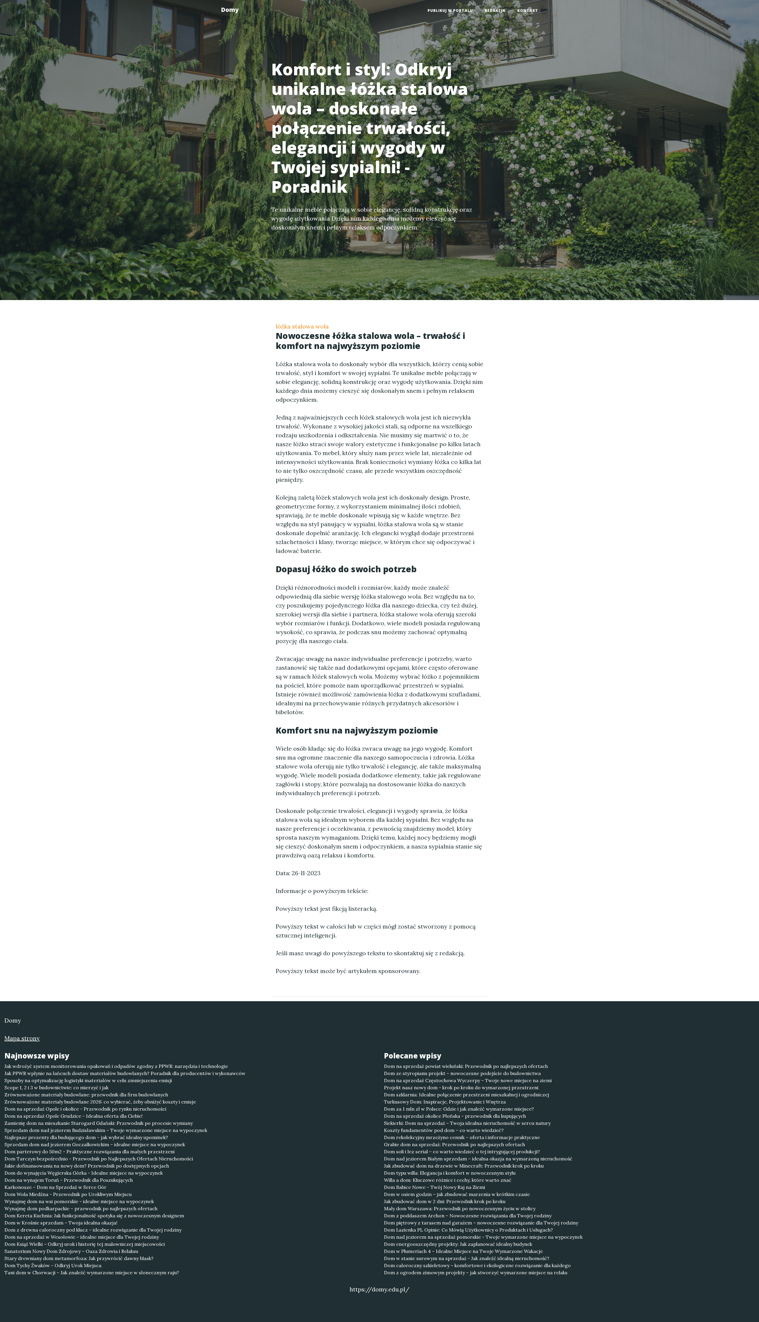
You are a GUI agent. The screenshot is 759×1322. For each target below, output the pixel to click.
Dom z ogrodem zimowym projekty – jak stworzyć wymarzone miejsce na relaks (475, 1272)
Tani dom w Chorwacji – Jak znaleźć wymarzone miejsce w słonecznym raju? (91, 1272)
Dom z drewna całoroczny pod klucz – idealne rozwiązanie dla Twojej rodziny (92, 1230)
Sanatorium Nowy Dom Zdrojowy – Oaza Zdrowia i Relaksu (71, 1251)
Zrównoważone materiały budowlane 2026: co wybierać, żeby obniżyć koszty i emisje (100, 1102)
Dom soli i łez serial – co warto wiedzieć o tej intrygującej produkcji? (462, 1151)
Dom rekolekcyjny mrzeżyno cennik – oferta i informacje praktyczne (462, 1137)
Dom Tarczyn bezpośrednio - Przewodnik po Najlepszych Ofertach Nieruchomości (98, 1159)
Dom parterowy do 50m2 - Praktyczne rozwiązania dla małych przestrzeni (89, 1151)
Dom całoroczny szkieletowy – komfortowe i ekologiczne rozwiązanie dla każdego (477, 1265)
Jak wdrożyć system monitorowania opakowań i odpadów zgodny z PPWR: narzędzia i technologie (116, 1066)
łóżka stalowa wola (302, 326)
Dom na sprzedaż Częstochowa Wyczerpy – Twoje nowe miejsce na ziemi (468, 1080)
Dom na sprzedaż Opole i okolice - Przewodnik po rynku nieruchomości (85, 1109)
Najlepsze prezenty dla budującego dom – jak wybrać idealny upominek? (86, 1137)
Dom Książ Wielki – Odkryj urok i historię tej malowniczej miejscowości (84, 1244)
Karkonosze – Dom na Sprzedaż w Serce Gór (55, 1187)
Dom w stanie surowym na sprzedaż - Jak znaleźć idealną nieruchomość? (466, 1258)
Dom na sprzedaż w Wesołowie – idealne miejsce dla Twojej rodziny (81, 1237)
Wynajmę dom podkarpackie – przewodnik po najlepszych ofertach (80, 1208)
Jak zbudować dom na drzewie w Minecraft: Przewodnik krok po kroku (464, 1166)
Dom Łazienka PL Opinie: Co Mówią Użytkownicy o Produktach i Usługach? (468, 1230)
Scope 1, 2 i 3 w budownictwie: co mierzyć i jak (56, 1087)
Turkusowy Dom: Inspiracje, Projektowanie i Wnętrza (445, 1102)
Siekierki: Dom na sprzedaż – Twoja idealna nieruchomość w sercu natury (467, 1123)
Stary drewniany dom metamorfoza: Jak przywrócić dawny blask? (79, 1258)
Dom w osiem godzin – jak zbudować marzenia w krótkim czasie (457, 1194)
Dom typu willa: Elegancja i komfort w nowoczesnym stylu (450, 1173)
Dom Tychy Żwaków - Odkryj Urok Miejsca (52, 1265)
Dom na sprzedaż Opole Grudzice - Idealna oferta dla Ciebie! (73, 1116)
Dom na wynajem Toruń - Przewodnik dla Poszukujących (68, 1180)
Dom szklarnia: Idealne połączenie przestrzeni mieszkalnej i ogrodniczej (466, 1095)
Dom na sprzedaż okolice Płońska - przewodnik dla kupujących (455, 1116)
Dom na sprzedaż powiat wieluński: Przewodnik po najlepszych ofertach (466, 1066)
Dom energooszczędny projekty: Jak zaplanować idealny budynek (458, 1244)
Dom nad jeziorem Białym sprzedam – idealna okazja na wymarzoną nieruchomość (478, 1159)
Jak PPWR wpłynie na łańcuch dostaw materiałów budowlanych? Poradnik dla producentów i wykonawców (124, 1073)
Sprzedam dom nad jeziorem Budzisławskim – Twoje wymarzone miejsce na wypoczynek (105, 1130)
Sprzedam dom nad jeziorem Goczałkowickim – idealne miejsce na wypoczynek (94, 1144)
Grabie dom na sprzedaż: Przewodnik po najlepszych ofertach (454, 1144)
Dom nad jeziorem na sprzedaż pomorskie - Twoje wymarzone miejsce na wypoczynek (483, 1237)
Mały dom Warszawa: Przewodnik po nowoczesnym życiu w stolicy (459, 1208)
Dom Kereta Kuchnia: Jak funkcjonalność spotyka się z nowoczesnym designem (94, 1216)
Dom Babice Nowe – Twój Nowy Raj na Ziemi (434, 1187)
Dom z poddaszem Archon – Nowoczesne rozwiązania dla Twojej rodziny (467, 1216)
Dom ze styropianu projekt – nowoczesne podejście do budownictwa (462, 1073)
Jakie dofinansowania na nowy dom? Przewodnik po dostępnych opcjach (86, 1166)
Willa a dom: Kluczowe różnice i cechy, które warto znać (447, 1180)
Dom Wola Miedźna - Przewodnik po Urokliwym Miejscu (68, 1194)
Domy (230, 10)
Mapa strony (22, 1038)
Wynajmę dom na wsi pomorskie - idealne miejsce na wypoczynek (79, 1201)
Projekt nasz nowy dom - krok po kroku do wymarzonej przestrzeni (461, 1087)
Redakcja (495, 10)
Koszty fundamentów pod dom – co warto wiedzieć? (444, 1130)
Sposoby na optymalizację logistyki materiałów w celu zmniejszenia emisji (88, 1080)
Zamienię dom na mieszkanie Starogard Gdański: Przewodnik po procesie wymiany (98, 1123)
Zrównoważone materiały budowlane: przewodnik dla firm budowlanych (86, 1095)
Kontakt (527, 10)
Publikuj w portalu (450, 10)
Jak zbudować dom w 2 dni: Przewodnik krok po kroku (445, 1201)
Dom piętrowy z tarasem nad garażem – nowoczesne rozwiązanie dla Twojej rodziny (481, 1223)
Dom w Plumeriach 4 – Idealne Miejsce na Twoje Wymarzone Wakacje (463, 1251)
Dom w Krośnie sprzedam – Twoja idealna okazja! (60, 1223)
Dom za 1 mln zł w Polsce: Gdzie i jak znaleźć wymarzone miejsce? (459, 1109)
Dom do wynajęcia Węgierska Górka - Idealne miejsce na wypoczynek (83, 1173)
